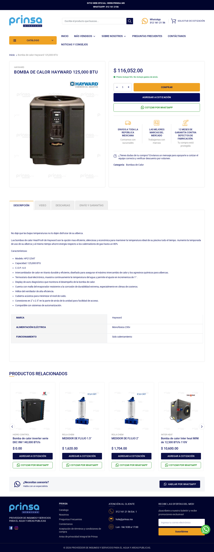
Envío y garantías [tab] (91, 205)
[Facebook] (11, 528)
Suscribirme (181, 531)
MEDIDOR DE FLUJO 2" (125, 438)
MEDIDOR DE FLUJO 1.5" (76, 438)
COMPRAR (167, 87)
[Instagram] (16, 528)
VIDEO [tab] (42, 205)
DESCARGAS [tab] (63, 205)
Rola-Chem (68, 434)
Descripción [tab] (21, 205)
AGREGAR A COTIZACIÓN (156, 97)
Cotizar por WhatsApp (159, 107)
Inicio (12, 55)
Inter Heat (167, 434)
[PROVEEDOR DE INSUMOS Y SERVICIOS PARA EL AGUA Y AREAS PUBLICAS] (25, 20)
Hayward (19, 67)
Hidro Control (21, 434)
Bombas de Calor (135, 164)
